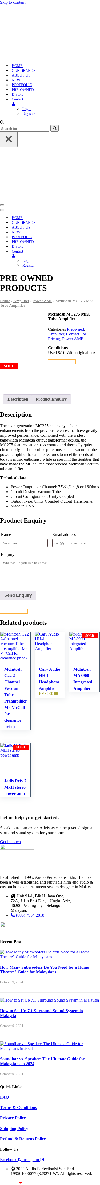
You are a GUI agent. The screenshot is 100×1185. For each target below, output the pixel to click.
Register (28, 114)
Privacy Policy (13, 1118)
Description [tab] (17, 399)
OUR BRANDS (23, 71)
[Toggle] (93, 256)
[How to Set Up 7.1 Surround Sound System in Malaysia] (49, 1000)
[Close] (9, 139)
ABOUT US (21, 75)
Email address (64, 534)
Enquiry (7, 554)
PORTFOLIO (22, 85)
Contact (17, 99)
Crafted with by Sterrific (19, 1182)
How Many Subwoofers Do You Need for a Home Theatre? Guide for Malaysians (44, 969)
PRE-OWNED (23, 90)
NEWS (17, 80)
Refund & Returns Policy (23, 1139)
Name (6, 534)
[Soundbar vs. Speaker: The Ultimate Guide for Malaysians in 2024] (50, 1048)
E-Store (17, 94)
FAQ (4, 1097)
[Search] (2, 122)
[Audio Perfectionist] (34, 56)
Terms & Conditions (18, 1107)
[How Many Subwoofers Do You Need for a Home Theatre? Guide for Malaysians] (50, 957)
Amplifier (21, 301)
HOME (17, 66)
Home (5, 301)
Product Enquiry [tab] (51, 399)
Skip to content (12, 2)
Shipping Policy (14, 1128)
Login (26, 109)
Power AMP (42, 301)
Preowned (75, 329)
